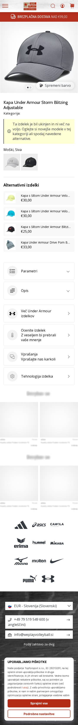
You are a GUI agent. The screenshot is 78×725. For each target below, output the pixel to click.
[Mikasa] (57, 543)
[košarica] (72, 6)
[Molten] (39, 561)
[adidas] (21, 525)
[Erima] (21, 543)
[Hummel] (39, 543)
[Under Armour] (48, 579)
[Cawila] (57, 525)
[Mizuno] (21, 561)
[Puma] (30, 579)
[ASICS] (39, 525)
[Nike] (57, 561)
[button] (39, 271)
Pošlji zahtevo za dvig (39, 644)
